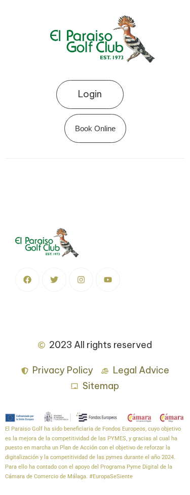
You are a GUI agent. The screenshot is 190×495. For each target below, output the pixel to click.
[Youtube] (108, 280)
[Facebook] (27, 280)
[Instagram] (81, 280)
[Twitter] (54, 280)
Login (90, 94)
